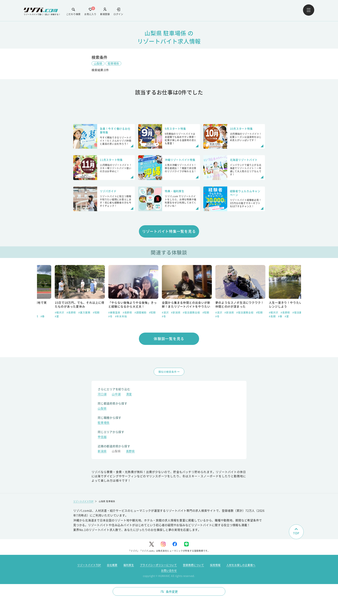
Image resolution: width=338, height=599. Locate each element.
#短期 (78, 312)
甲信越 (102, 437)
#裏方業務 (67, 312)
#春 (262, 316)
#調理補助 (123, 312)
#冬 (92, 316)
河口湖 (102, 394)
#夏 (39, 316)
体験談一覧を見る (169, 338)
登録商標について (193, 565)
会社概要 (112, 565)
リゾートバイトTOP (83, 501)
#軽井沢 (41, 312)
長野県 (130, 451)
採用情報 (215, 565)
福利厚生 (128, 565)
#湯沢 (147, 312)
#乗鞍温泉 (96, 312)
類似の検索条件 (167, 371)
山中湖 (116, 394)
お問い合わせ (169, 570)
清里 (129, 394)
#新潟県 (157, 312)
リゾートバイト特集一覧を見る (169, 231)
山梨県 (98, 63)
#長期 (254, 316)
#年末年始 (103, 316)
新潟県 (102, 451)
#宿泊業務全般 (173, 312)
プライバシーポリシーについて (158, 565)
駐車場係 (113, 63)
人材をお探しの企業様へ (240, 565)
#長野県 (53, 312)
